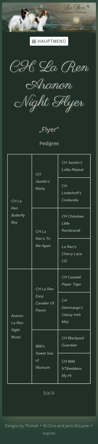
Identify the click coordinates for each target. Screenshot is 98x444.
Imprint (49, 433)
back (49, 392)
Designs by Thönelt (21, 425)
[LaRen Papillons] (49, 31)
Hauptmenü (52, 41)
